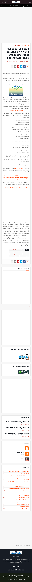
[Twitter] (21, 66)
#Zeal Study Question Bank (15, 251)
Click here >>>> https (10, 187)
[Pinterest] (18, 66)
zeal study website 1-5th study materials (16, 476)
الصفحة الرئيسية (25, 45)
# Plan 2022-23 (17, 45)
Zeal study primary (16, 473)
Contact (15, 579)
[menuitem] (29, 5)
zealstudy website (16, 506)
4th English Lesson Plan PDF (16, 110)
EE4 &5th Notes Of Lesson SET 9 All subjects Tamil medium (17, 428)
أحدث (28, 307)
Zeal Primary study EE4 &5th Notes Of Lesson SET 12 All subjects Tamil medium (17, 434)
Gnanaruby (20, 452)
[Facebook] (24, 66)
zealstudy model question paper (16, 502)
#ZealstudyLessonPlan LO (16, 254)
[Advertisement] (16, 25)
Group (22, 168)
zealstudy (16, 493)
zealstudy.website (16, 509)
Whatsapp (17, 168)
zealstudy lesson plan (16, 495)
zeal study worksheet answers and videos (16, 488)
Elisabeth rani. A (19, 447)
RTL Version (9, 579)
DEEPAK (22, 458)
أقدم (3, 307)
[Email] (15, 66)
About (20, 579)
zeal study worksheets (16, 491)
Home (24, 579)
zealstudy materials (16, 497)
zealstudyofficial (24, 187)
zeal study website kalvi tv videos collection (16, 484)
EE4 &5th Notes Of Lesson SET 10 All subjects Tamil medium (17, 422)
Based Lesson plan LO (13, 256)
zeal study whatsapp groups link (16, 486)
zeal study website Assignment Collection (16, 482)
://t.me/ (17, 187)
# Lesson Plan (13, 249)
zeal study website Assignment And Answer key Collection (16, 478)
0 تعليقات (7, 61)
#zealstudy (25, 254)
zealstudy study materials (16, 504)
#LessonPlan (25, 251)
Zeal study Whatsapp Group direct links (16, 471)
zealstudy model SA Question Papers (16, 500)
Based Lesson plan (24, 256)
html (27, 179)
